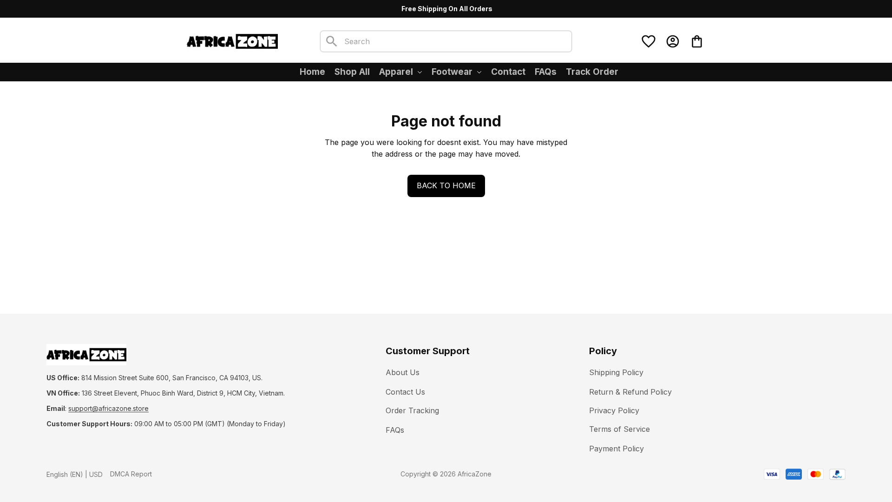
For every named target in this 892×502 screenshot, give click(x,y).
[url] (108, 408)
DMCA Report (131, 474)
